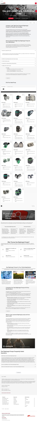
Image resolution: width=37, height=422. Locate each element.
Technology (15, 400)
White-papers (15, 401)
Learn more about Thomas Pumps (6, 392)
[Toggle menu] (11, 94)
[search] (36, 1)
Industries (15, 399)
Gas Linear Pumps (4, 401)
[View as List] (2, 89)
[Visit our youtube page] (8, 409)
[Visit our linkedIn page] (6, 409)
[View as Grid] (3, 89)
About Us (15, 398)
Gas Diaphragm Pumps (5, 398)
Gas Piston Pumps (4, 399)
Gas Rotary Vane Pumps (5, 400)
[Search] (7, 86)
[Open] (36, 3)
